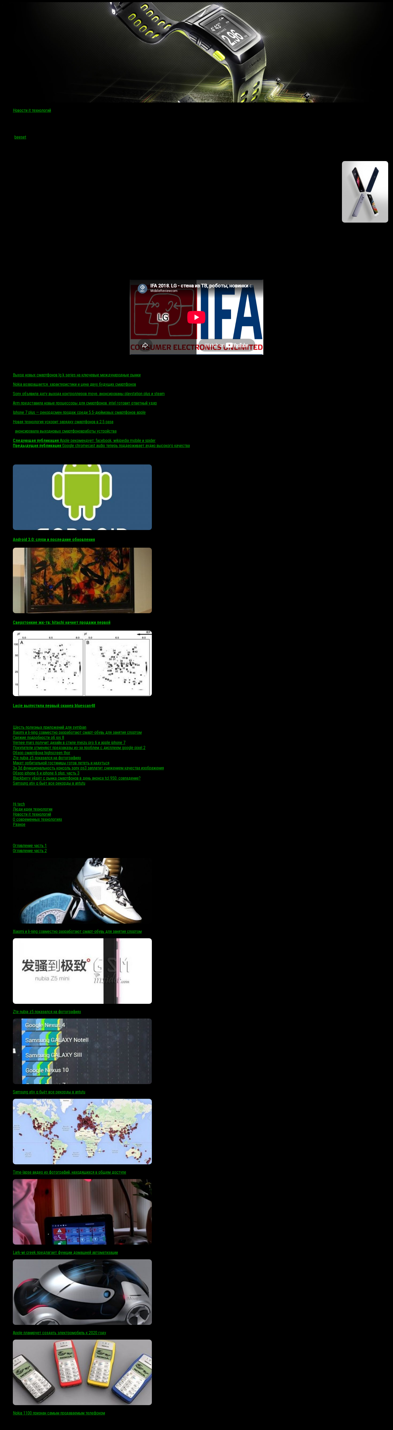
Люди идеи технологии (32, 809)
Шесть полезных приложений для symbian (49, 727)
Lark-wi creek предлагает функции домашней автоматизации (65, 1252)
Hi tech (19, 804)
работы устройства (100, 431)
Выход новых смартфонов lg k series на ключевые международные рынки (77, 374)
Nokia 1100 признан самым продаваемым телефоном (59, 1413)
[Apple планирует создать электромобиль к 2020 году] (82, 1323)
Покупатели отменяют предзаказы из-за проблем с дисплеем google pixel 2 (79, 747)
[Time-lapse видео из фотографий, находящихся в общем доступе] (82, 1162)
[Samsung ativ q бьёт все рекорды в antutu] (82, 1082)
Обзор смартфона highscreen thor (41, 752)
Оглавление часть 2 (30, 850)
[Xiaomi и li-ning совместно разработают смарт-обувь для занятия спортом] (82, 922)
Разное (19, 824)
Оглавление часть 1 (30, 845)
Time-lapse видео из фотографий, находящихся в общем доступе (69, 1172)
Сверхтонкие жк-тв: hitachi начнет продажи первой (61, 622)
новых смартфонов (67, 431)
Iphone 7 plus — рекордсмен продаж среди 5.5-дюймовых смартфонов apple (79, 412)
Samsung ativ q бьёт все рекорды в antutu (49, 783)
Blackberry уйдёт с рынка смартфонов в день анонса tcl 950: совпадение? (77, 778)
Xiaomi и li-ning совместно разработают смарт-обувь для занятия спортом (77, 732)
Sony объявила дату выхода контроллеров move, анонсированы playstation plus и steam (89, 393)
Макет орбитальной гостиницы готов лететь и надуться (61, 762)
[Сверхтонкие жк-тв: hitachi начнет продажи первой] (82, 611)
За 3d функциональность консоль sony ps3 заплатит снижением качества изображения (88, 768)
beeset (20, 137)
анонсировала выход (33, 431)
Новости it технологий (32, 110)
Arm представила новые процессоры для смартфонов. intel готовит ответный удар (85, 403)
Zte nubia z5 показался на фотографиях (47, 757)
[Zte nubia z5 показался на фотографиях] (82, 1002)
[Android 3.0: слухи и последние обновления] (82, 528)
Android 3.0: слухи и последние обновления (54, 539)
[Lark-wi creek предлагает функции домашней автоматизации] (82, 1243)
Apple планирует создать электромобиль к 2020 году (59, 1332)
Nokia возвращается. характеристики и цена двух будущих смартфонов (74, 384)
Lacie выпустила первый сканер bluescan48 (54, 705)
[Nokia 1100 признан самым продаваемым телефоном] (82, 1403)
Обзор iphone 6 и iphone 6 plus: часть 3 (46, 773)
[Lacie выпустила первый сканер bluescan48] (82, 694)
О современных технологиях (37, 819)
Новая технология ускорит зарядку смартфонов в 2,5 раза (63, 421)
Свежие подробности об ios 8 (38, 737)
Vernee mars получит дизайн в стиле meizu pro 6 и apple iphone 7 (69, 742)
